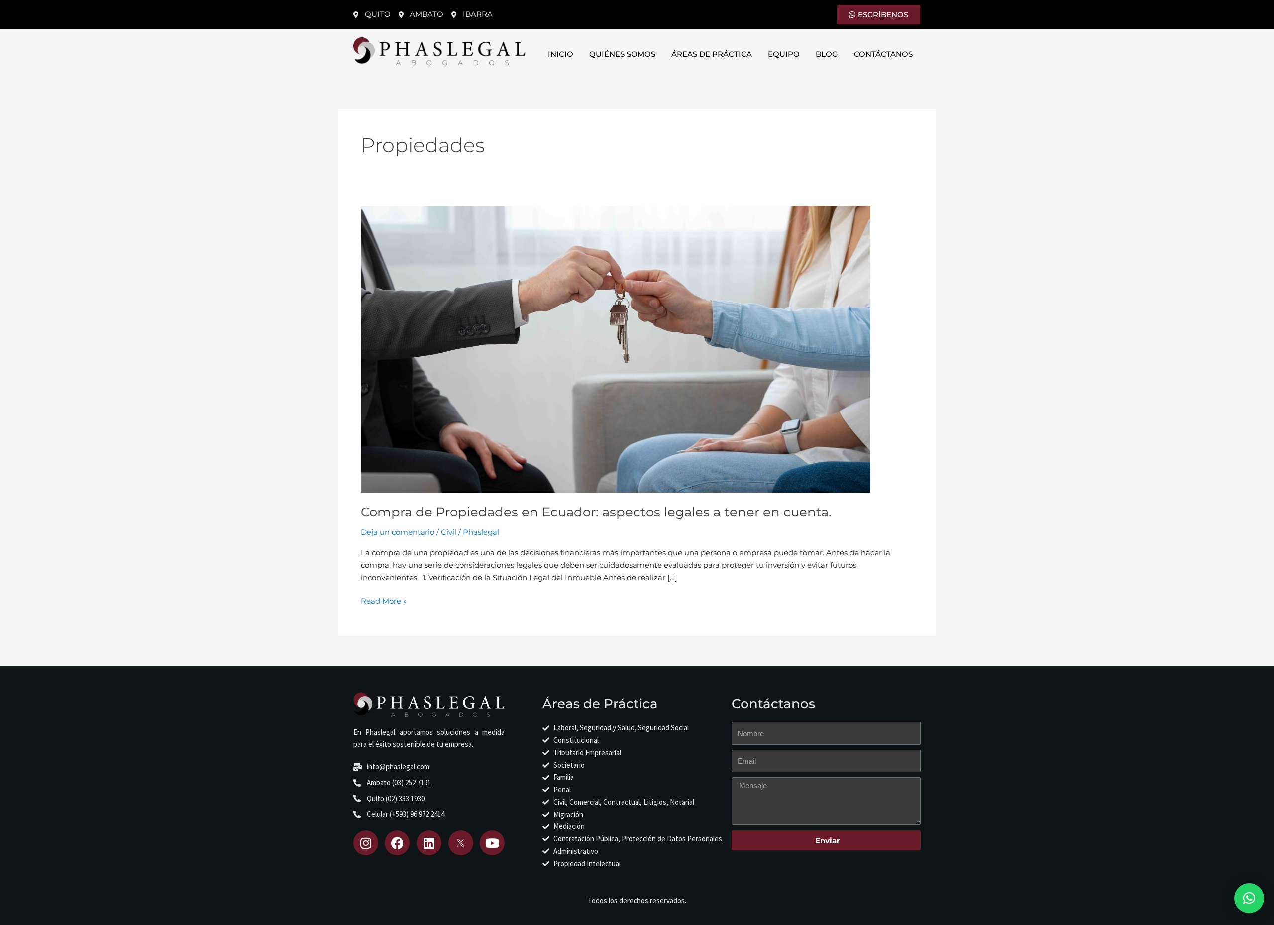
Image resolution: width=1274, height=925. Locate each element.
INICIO (560, 54)
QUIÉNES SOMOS (622, 54)
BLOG (827, 54)
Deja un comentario (397, 532)
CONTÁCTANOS (883, 54)
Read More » (384, 600)
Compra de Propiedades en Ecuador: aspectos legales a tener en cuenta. (596, 512)
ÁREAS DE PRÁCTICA (711, 54)
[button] (1249, 898)
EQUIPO (784, 54)
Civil (448, 532)
